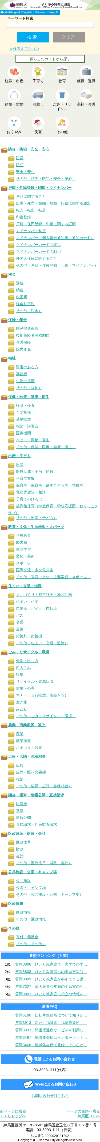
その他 (13, 928)
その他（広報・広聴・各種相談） (44, 786)
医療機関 (23, 433)
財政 (19, 849)
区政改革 (23, 842)
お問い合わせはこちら (50, 1095)
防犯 (19, 165)
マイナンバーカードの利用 (38, 251)
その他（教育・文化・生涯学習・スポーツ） (53, 577)
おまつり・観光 (29, 747)
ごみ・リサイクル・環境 (28, 652)
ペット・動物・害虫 (33, 440)
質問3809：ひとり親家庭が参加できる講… (51, 979)
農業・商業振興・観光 (27, 725)
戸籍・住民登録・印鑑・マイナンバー (40, 187)
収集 (19, 674)
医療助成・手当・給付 (34, 471)
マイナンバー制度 (31, 231)
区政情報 (15, 903)
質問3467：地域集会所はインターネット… (51, 1037)
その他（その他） (31, 944)
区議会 (21, 804)
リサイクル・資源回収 (34, 681)
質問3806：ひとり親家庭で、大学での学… (51, 964)
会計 (19, 856)
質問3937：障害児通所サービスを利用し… (51, 1030)
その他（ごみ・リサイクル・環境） (46, 716)
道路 (19, 629)
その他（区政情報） (33, 919)
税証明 (21, 297)
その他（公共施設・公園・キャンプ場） (49, 894)
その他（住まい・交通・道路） (42, 643)
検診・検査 (25, 405)
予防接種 (23, 412)
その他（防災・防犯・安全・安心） (46, 178)
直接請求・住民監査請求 (36, 824)
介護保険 (23, 342)
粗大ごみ (23, 667)
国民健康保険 (27, 328)
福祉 (12, 358)
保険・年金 (17, 320)
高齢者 (21, 374)
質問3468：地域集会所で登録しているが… (51, 1045)
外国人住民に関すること (36, 258)
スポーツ (23, 563)
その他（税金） (29, 311)
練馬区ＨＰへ (89, 1116)
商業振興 (23, 740)
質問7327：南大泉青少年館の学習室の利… (51, 986)
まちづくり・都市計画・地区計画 (44, 594)
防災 (19, 158)
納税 (19, 290)
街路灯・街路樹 (29, 636)
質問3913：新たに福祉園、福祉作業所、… (51, 1022)
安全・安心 (25, 172)
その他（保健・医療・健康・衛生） (46, 447)
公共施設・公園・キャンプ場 (32, 872)
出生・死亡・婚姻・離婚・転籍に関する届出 (53, 203)
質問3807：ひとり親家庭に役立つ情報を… (51, 994)
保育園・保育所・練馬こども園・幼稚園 (49, 485)
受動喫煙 (23, 419)
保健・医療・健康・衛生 (28, 397)
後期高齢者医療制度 (33, 335)
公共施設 (23, 881)
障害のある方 (27, 367)
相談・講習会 (27, 426)
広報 (19, 765)
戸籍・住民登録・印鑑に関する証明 (46, 224)
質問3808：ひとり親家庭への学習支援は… (51, 972)
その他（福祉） (29, 388)
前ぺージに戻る (13, 1111)
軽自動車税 (25, 304)
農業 (19, 734)
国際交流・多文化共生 (34, 570)
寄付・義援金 (27, 937)
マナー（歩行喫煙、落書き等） (42, 695)
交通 (19, 622)
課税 (19, 283)
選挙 (19, 810)
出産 (19, 464)
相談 (19, 779)
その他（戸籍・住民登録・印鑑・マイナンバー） (57, 265)
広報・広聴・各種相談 (27, 756)
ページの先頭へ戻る (83, 1111)
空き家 (21, 702)
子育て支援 (25, 478)
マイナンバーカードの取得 (38, 245)
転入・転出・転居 (31, 210)
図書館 (21, 542)
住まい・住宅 (27, 601)
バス (19, 615)
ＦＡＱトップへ (13, 1116)
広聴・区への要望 (31, 772)
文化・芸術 (25, 556)
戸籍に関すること (31, 196)
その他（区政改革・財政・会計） (44, 863)
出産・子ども (19, 456)
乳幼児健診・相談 (31, 492)
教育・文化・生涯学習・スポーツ (36, 527)
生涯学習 (23, 549)
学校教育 (23, 535)
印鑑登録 (23, 217)
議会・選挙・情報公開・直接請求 (36, 795)
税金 (12, 274)
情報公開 (23, 817)
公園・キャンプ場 (31, 887)
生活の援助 (25, 381)
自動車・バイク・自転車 (36, 608)
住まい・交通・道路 (25, 586)
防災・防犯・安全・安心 (28, 149)
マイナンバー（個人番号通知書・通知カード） (55, 238)
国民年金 (23, 349)
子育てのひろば (29, 499)
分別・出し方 (27, 661)
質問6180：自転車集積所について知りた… (51, 1015)
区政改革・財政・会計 (27, 833)
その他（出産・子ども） (36, 518)
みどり (21, 709)
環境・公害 (25, 688)
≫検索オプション (24, 48)
